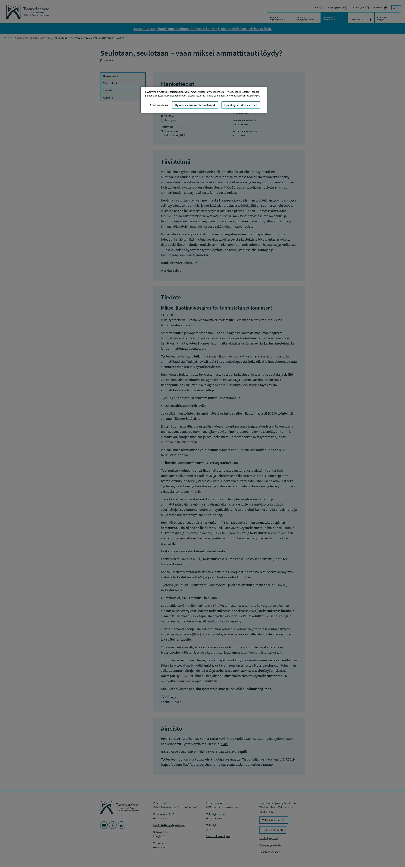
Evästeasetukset (160, 104)
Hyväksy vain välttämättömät (195, 105)
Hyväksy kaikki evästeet (240, 105)
